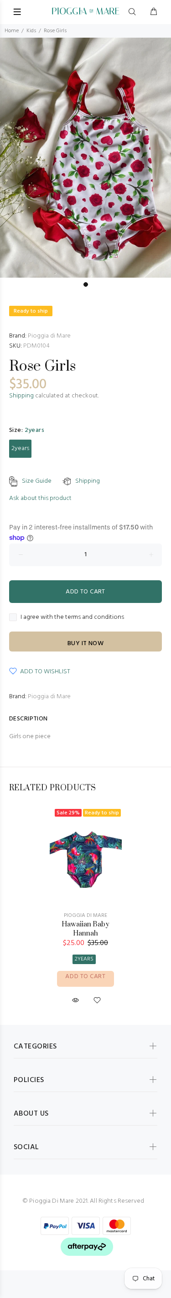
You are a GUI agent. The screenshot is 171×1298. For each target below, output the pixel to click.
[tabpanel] (85, 158)
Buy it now (85, 643)
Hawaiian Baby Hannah (85, 929)
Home (12, 30)
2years (20, 448)
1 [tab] (85, 284)
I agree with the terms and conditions (72, 617)
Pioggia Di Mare (85, 915)
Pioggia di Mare (49, 336)
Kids (31, 30)
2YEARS (84, 959)
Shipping (21, 396)
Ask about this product (40, 498)
